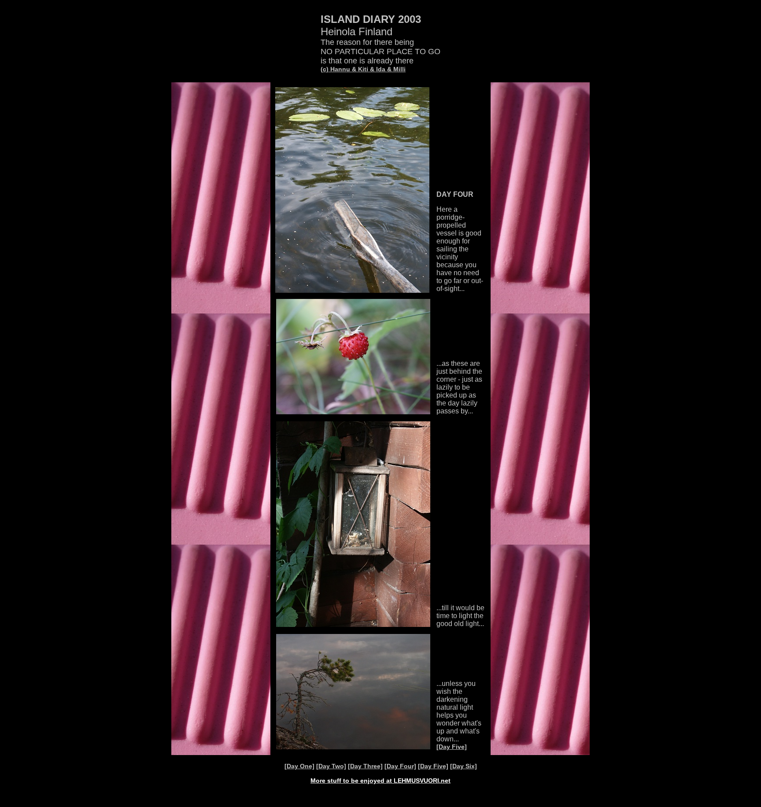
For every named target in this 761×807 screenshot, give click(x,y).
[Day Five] (451, 746)
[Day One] (299, 766)
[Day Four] (400, 766)
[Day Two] (331, 766)
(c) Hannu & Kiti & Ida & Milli (363, 69)
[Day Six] (463, 766)
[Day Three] (365, 766)
